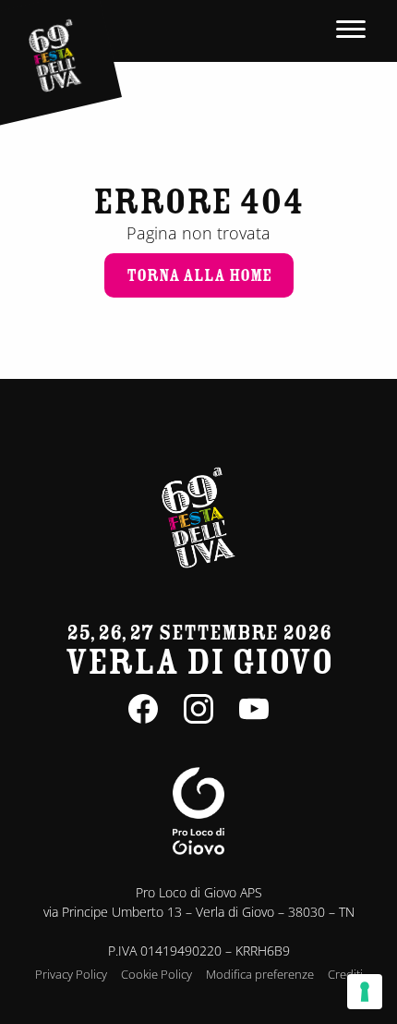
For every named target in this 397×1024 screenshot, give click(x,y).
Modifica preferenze (260, 974)
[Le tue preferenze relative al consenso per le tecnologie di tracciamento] (364, 991)
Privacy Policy (71, 974)
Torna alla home (198, 275)
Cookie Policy (156, 974)
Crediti (345, 974)
